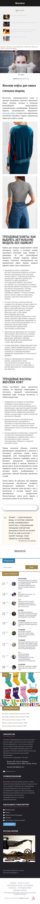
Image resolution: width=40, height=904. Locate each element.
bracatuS (5, 713)
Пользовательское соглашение (20, 885)
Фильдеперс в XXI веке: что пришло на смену (26, 595)
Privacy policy (24, 883)
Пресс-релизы (22, 578)
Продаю (8, 817)
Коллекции (21, 621)
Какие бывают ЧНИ (22, 713)
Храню (7, 812)
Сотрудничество (24, 888)
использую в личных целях (15, 820)
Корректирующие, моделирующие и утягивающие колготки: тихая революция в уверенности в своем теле (26, 658)
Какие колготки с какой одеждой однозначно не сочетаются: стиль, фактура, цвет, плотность (27, 604)
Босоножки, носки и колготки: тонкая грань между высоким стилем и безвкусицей (26, 634)
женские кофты (8, 113)
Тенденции (21, 629)
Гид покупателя (18, 47)
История (20, 610)
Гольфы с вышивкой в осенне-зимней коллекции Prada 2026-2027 (27, 624)
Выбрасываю (10, 810)
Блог (19, 592)
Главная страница (6, 47)
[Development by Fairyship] (33, 898)
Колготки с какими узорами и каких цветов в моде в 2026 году (27, 668)
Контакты (12, 888)
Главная (13, 883)
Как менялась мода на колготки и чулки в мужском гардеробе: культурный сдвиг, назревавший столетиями (27, 614)
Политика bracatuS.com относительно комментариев (20, 893)
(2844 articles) (24, 79)
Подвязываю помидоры (14, 815)
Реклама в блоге (20, 890)
